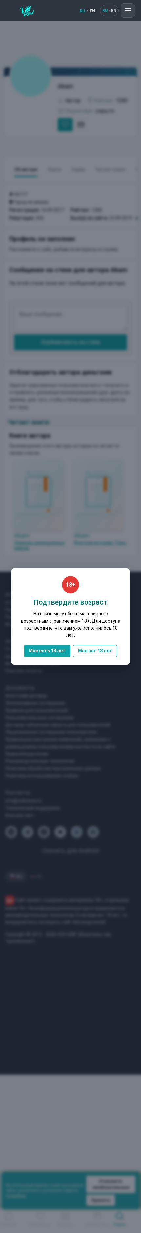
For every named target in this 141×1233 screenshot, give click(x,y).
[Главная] (27, 10)
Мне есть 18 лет (47, 650)
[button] (128, 10)
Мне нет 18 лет (95, 650)
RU (82, 11)
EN (92, 11)
